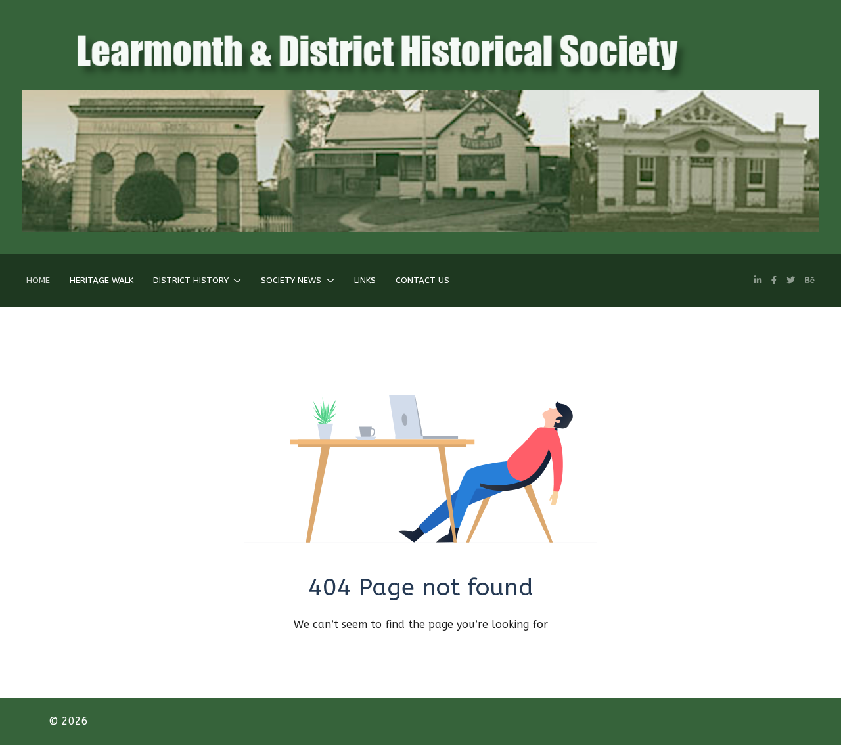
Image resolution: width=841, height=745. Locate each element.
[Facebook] (774, 280)
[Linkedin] (757, 280)
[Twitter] (790, 280)
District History (191, 280)
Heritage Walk (101, 280)
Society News (291, 280)
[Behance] (810, 280)
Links (365, 280)
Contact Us (422, 280)
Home (38, 280)
